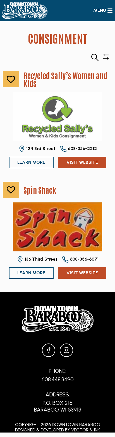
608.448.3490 (58, 379)
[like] (11, 79)
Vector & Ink (85, 430)
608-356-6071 (84, 259)
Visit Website (82, 162)
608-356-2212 (82, 148)
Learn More (31, 162)
